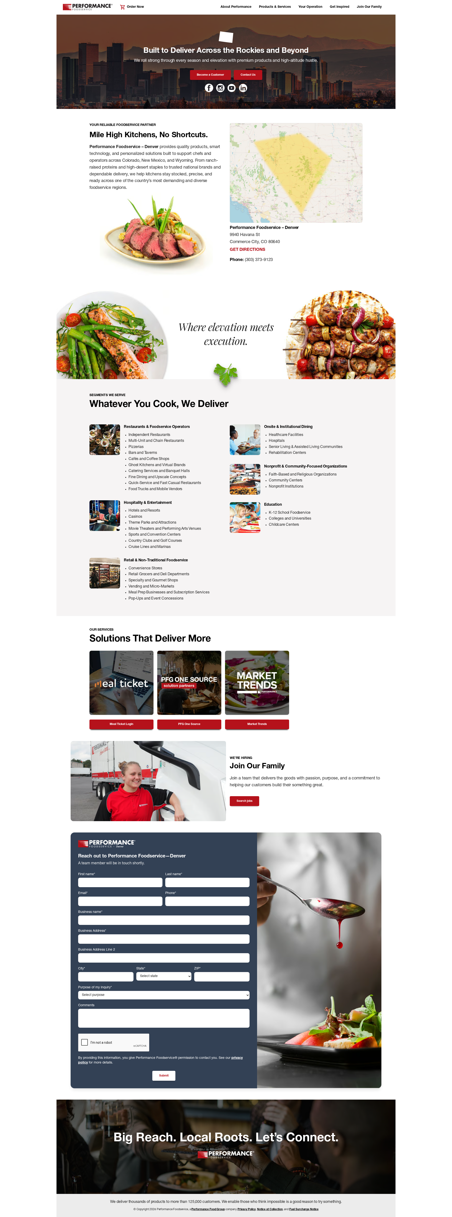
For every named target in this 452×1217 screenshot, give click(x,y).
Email (83, 893)
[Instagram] (220, 88)
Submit (164, 1075)
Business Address (92, 931)
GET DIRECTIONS (247, 250)
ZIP (197, 968)
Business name (90, 912)
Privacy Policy (247, 1209)
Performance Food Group (208, 1209)
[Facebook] (209, 88)
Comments (86, 1005)
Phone (170, 893)
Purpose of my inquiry (95, 987)
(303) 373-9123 (259, 260)
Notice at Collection (270, 1209)
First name (86, 874)
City (81, 968)
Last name (173, 874)
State (140, 968)
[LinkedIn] (243, 88)
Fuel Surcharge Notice (304, 1209)
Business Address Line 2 (96, 950)
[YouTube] (231, 88)
